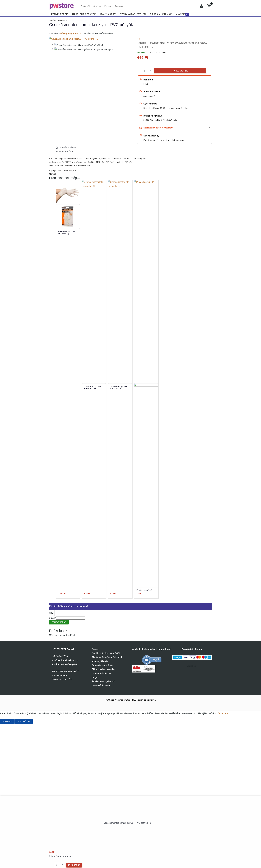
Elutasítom (24, 721)
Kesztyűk (171, 43)
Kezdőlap (141, 43)
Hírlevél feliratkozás (101, 673)
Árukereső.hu (191, 666)
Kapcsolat (118, 6)
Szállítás (97, 6)
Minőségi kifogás (100, 661)
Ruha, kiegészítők (156, 43)
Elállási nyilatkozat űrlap (103, 669)
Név (51, 613)
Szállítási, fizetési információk (106, 653)
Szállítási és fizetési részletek (158, 128)
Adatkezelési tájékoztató (103, 681)
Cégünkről (85, 6)
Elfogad (7, 721)
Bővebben (223, 713)
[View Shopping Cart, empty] (209, 6)
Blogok (95, 677)
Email (52, 618)
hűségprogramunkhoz (71, 33)
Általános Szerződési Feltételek (107, 657)
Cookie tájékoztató (101, 685)
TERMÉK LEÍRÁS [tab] (67, 147)
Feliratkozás (59, 622)
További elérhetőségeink (64, 664)
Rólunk (95, 649)
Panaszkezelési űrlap (102, 665)
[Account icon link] (201, 6)
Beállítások (42, 721)
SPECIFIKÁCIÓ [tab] (66, 151)
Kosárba (182, 71)
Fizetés (107, 6)
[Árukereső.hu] (152, 660)
